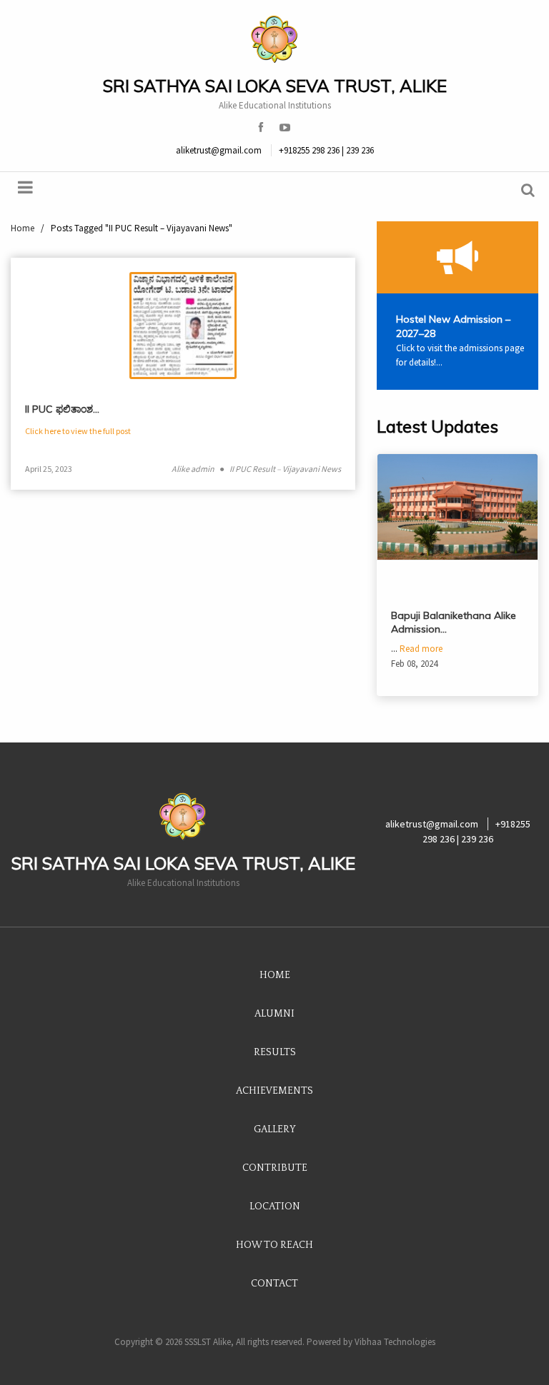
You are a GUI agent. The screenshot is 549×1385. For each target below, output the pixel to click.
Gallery (275, 1129)
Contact (274, 1283)
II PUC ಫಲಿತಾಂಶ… (62, 409)
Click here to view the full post (78, 430)
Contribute (274, 1168)
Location (274, 1206)
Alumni (274, 1013)
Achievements (274, 1091)
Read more (421, 649)
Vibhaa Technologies (395, 1342)
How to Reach (274, 1245)
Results (275, 1052)
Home (274, 975)
